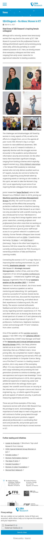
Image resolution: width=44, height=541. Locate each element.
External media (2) (13, 528)
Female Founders (12, 464)
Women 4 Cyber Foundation (16, 467)
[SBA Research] (22, 509)
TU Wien (14, 240)
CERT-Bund (28, 240)
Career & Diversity (12, 443)
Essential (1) (10, 525)
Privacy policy (18, 538)
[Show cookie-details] (17, 525)
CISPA (25, 237)
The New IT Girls (11, 461)
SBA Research (36, 4)
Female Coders (11, 455)
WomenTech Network (13, 470)
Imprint (28, 538)
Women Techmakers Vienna (16, 458)
